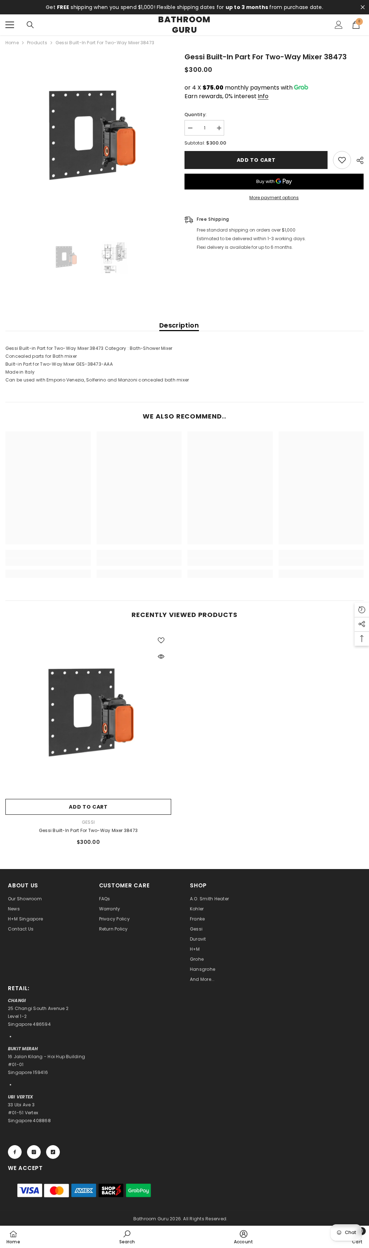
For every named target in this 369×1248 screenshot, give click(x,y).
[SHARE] (357, 160)
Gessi (88, 822)
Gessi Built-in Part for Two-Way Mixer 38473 (88, 830)
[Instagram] (34, 1152)
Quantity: (195, 114)
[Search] (30, 24)
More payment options (274, 198)
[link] (48, 562)
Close (362, 7)
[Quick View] (161, 656)
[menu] (9, 24)
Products (37, 43)
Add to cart (256, 160)
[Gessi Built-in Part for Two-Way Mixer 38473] (88, 712)
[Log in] (339, 25)
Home (12, 43)
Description (179, 325)
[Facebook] (15, 1152)
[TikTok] (53, 1152)
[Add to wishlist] (342, 160)
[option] (89, 135)
